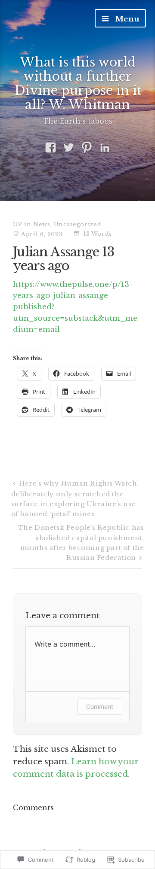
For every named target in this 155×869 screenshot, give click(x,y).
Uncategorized (77, 224)
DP (17, 224)
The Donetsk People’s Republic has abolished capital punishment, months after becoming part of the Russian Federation (81, 542)
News (41, 224)
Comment (99, 706)
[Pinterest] (87, 148)
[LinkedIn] (105, 148)
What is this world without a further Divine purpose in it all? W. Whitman (77, 83)
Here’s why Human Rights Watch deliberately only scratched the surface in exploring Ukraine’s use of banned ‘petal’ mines (74, 498)
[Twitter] (69, 148)
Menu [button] (126, 19)
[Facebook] (51, 148)
